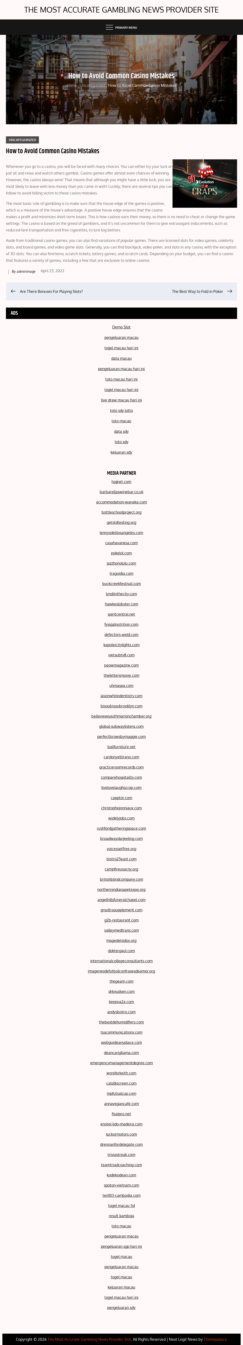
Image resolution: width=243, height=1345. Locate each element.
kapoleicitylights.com (121, 644)
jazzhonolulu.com (121, 563)
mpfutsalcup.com (121, 1093)
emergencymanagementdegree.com (121, 1062)
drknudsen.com (121, 991)
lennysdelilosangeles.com (121, 532)
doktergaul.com (121, 950)
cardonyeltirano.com (121, 757)
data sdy (121, 431)
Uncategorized (22, 140)
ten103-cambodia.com (121, 1195)
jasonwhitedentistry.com (121, 695)
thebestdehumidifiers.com (121, 1022)
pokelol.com (121, 553)
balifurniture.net (121, 746)
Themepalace (215, 1339)
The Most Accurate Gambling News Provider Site (121, 9)
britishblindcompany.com (121, 879)
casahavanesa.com (121, 542)
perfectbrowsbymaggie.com (121, 736)
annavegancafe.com (121, 1103)
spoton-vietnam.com (121, 1185)
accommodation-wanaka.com (121, 502)
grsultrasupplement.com (121, 909)
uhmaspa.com (121, 685)
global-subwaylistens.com (121, 726)
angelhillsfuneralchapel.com (121, 899)
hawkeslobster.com (121, 604)
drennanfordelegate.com (121, 1144)
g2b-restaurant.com (121, 920)
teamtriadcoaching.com (121, 1164)
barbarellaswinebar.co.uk (121, 491)
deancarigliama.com (121, 1052)
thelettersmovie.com (121, 675)
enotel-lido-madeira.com (121, 1124)
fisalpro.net (121, 1113)
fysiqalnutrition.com (121, 624)
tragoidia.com (121, 573)
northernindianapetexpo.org (121, 889)
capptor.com (121, 797)
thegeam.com (121, 981)
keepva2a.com (121, 1001)
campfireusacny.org (121, 869)
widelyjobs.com (121, 818)
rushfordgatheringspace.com (121, 828)
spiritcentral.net (121, 614)
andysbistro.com (121, 1011)
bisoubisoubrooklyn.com (121, 706)
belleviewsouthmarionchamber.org (121, 716)
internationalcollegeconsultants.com (121, 960)
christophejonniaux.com (121, 808)
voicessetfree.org (121, 848)
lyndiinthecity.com (121, 593)
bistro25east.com (121, 859)
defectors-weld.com (121, 634)
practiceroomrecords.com (121, 767)
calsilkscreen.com (121, 1083)
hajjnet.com (121, 481)
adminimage (26, 271)
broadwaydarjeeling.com (121, 838)
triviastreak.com (121, 1154)
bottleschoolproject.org (121, 512)
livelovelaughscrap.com (121, 787)
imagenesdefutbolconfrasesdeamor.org (121, 971)
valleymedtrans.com (121, 930)
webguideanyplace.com (121, 1042)
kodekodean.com (121, 1175)
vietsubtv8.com (121, 655)
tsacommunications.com (121, 1032)
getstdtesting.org (121, 522)
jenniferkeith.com (121, 1073)
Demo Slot (121, 327)
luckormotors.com (121, 1134)
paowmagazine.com (121, 665)
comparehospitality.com (121, 777)
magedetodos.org (121, 940)
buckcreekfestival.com (121, 583)
